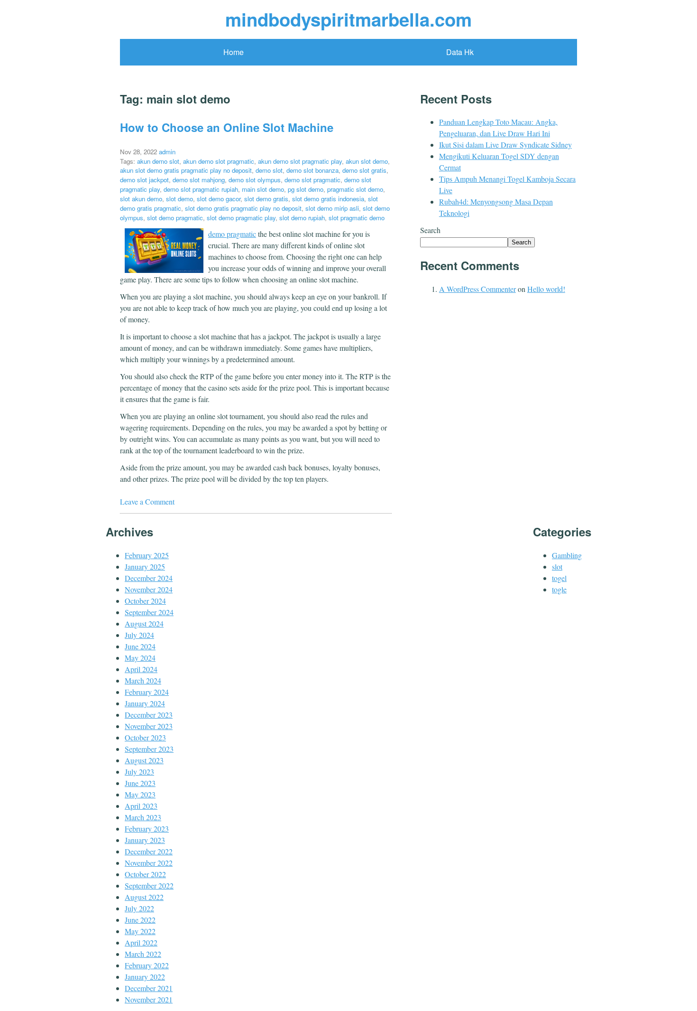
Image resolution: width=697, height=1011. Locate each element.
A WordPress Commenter (477, 289)
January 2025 (145, 566)
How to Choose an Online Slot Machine (226, 127)
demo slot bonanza (312, 170)
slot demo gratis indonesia (328, 198)
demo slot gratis (364, 170)
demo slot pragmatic (312, 179)
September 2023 (149, 749)
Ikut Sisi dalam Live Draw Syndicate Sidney (505, 145)
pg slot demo (305, 189)
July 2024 (139, 635)
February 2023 (147, 828)
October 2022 (145, 874)
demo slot (269, 170)
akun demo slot (158, 161)
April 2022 (141, 942)
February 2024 (147, 692)
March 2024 (143, 680)
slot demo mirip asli (332, 208)
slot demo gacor (218, 198)
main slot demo (263, 189)
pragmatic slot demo (355, 189)
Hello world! (546, 289)
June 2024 (140, 646)
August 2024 (144, 623)
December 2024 (149, 578)
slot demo (179, 198)
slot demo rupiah (302, 217)
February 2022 (147, 965)
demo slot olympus (255, 179)
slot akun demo (141, 198)
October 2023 (145, 737)
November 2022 (149, 863)
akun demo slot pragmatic (218, 161)
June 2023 (140, 783)
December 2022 (149, 851)
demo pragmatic (232, 234)
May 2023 (140, 794)
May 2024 (140, 658)
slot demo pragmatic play (241, 217)
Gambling (567, 555)
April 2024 (141, 669)
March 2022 (143, 954)
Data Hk (460, 52)
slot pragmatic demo (357, 217)
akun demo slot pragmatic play (300, 161)
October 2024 (145, 601)
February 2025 (147, 555)
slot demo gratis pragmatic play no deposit (243, 208)
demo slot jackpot (144, 179)
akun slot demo (367, 161)
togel (559, 578)
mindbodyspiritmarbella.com (348, 19)
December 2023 (149, 715)
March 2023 (143, 817)
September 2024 (149, 612)
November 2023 (149, 726)
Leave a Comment (147, 501)
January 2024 (145, 703)
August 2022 (144, 897)
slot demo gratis (266, 198)
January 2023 (145, 840)
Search (430, 230)
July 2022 (139, 908)
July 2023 (139, 772)
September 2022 (149, 885)
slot (557, 566)
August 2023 (144, 760)
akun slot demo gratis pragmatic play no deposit (186, 170)
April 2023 (141, 806)
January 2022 (145, 977)
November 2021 (149, 999)
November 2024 (149, 589)
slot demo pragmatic (175, 217)
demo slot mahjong (199, 179)
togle (559, 589)
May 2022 (140, 931)
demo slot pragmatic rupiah (201, 189)
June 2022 (140, 920)
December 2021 (149, 988)
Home (233, 52)
